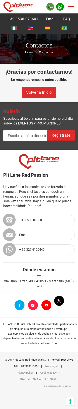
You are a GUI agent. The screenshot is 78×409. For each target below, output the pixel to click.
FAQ (66, 19)
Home (29, 52)
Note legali (51, 366)
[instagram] (33, 305)
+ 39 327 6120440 (31, 250)
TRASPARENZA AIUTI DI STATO (39, 379)
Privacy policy (25, 372)
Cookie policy (48, 372)
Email (51, 19)
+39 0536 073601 (23, 19)
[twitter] (59, 301)
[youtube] (46, 305)
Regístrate (61, 135)
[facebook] (19, 305)
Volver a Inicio (39, 92)
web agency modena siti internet (58, 386)
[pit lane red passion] (18, 6)
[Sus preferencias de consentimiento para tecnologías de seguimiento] (70, 401)
